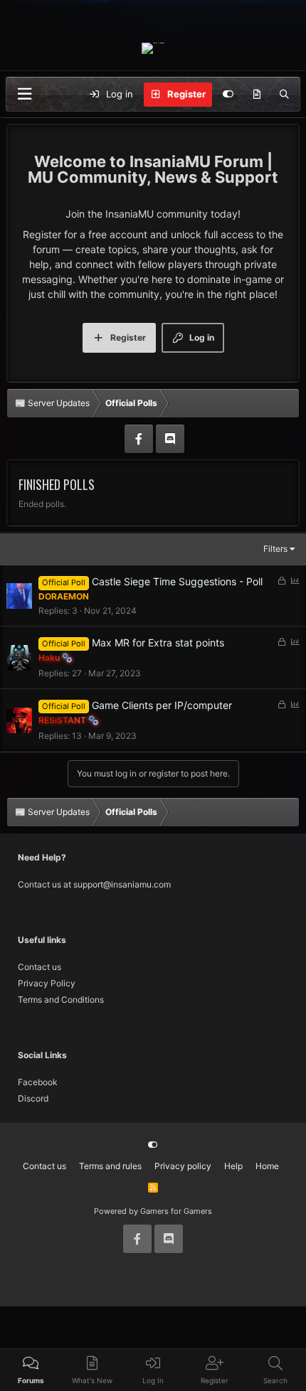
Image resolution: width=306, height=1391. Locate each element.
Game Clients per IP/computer (162, 705)
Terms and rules (110, 1166)
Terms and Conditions (61, 999)
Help (233, 1166)
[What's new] (256, 94)
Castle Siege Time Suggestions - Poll (177, 581)
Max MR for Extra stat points (158, 642)
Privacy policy (182, 1166)
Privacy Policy (46, 983)
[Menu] (24, 94)
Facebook (38, 1082)
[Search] (284, 94)
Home (267, 1166)
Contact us (39, 966)
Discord (33, 1098)
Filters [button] (275, 548)
